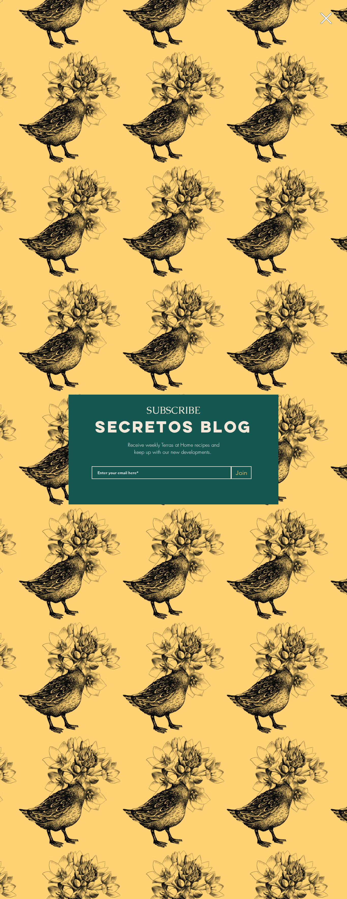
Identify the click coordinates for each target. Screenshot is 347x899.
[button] (326, 18)
